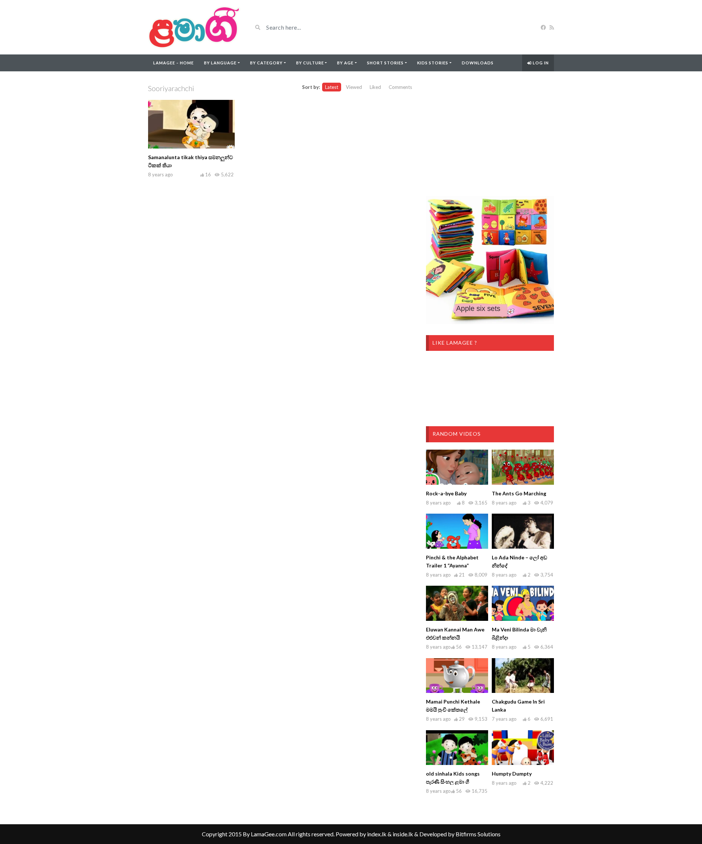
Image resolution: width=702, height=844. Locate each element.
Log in (540, 62)
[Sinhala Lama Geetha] (194, 27)
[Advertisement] (490, 134)
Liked (375, 87)
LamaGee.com (269, 833)
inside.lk (403, 833)
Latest (331, 87)
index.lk (376, 833)
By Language (220, 62)
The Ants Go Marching (519, 493)
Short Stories (385, 62)
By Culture (310, 62)
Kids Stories (432, 62)
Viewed (354, 87)
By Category (266, 62)
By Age (345, 62)
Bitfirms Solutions (478, 833)
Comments (400, 87)
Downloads (478, 62)
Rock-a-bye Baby (446, 493)
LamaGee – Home (173, 62)
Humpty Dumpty (512, 773)
